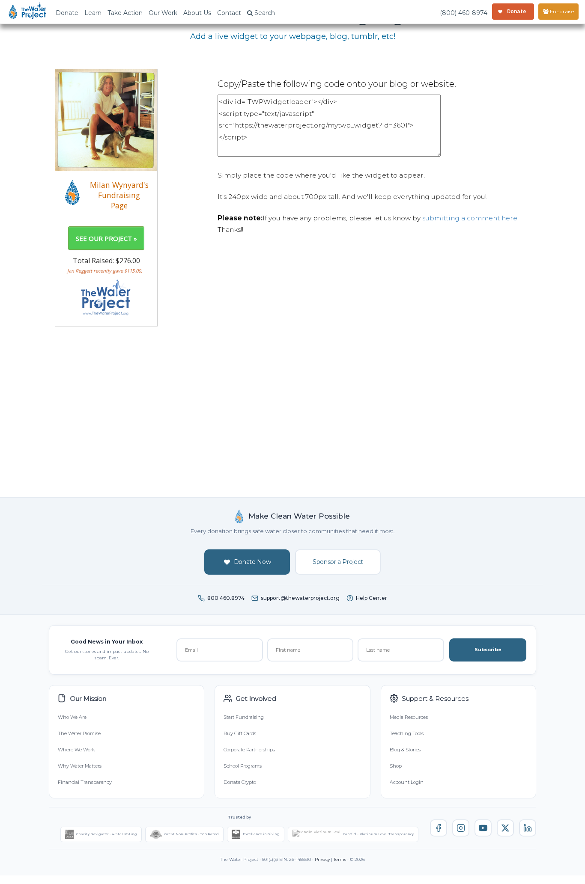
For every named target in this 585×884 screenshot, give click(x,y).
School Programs (243, 766)
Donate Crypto (240, 782)
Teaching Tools (407, 733)
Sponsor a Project (338, 562)
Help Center (371, 598)
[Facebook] (438, 828)
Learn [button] (92, 13)
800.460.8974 (226, 598)
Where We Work (76, 750)
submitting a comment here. (470, 218)
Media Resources (409, 717)
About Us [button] (197, 13)
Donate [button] (67, 13)
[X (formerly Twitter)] (505, 828)
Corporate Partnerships (249, 750)
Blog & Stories (405, 750)
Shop (396, 766)
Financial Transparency (85, 782)
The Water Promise (79, 733)
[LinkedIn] (527, 828)
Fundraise (561, 11)
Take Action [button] (125, 13)
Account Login (407, 782)
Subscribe (488, 650)
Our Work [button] (163, 13)
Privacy (322, 859)
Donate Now (252, 562)
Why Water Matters (79, 766)
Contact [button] (229, 13)
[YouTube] (483, 828)
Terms (340, 859)
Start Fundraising (244, 717)
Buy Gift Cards (240, 733)
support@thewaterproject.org (300, 598)
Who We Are (72, 717)
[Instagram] (460, 828)
